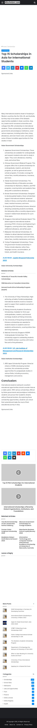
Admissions (7, 685)
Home (4, 46)
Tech (5, 691)
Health (6, 704)
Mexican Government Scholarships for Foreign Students (26, 523)
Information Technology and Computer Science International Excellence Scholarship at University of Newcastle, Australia (27, 542)
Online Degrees (8, 701)
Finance (6, 694)
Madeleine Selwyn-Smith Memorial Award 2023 (9, 539)
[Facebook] (5, 453)
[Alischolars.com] (12, 2)
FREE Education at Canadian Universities (15, 283)
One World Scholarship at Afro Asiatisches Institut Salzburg (9, 523)
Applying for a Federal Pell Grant (20, 666)
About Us (12, 724)
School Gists (8, 682)
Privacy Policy (28, 724)
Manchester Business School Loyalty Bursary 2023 (27, 531)
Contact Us (19, 724)
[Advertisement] (18, 25)
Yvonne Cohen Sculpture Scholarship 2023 (9, 531)
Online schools (8, 697)
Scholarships (11, 46)
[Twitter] (9, 453)
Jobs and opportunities (11, 688)
